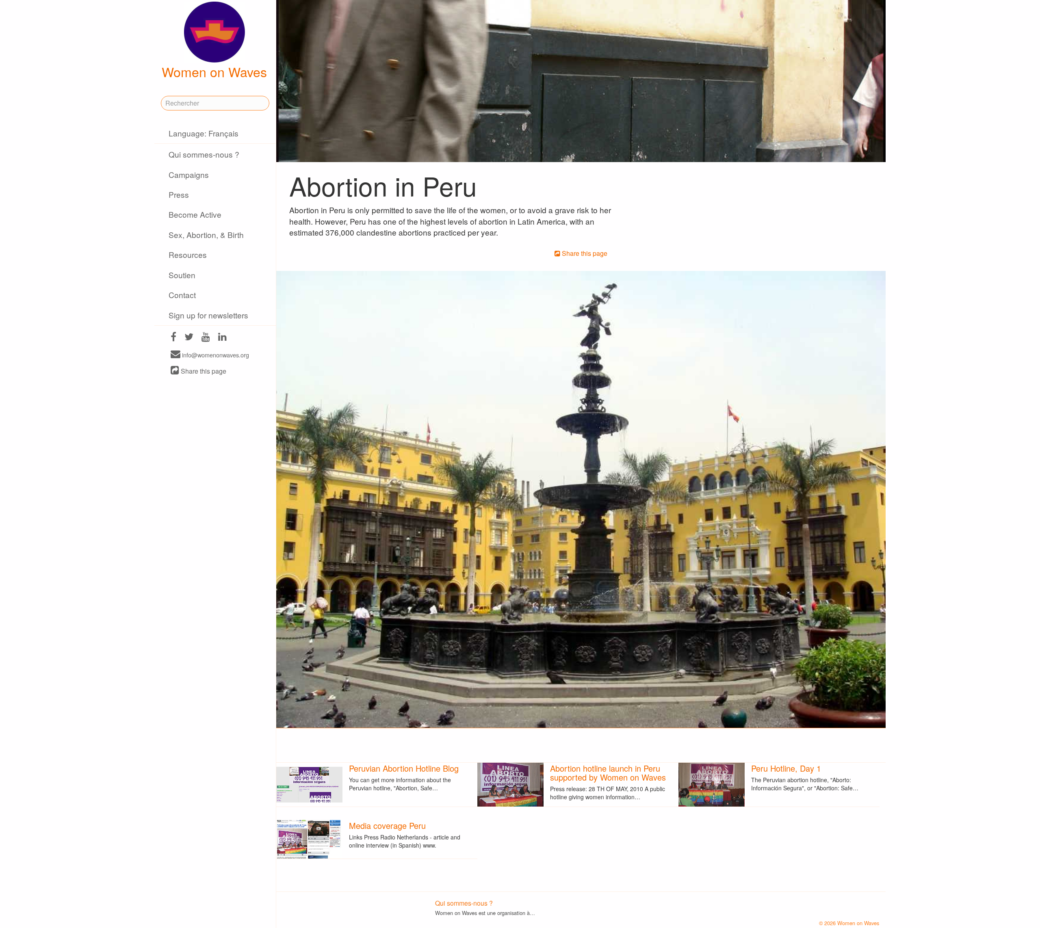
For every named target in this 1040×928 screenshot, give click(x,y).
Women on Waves (214, 71)
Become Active (195, 214)
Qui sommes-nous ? (204, 154)
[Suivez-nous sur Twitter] (189, 338)
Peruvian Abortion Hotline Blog (404, 768)
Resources (188, 254)
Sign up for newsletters (208, 314)
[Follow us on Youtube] (205, 338)
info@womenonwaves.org (214, 354)
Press (179, 194)
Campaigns (189, 174)
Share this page (202, 371)
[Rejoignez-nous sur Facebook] (173, 338)
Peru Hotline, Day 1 (786, 768)
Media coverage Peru (387, 825)
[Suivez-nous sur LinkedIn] (222, 338)
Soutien (182, 274)
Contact (182, 294)
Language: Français (203, 133)
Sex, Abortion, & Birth (206, 234)
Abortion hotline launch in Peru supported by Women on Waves (608, 772)
